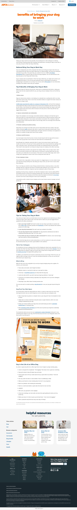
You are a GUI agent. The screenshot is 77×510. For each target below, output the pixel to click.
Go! (65, 463)
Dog (7, 424)
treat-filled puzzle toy (30, 272)
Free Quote (12, 466)
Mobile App (24, 460)
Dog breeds (9, 438)
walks (26, 129)
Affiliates (24, 479)
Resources (61, 4)
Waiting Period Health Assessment (11, 490)
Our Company (12, 471)
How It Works (45, 4)
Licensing (39, 474)
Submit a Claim (61, 1)
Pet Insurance (35, 4)
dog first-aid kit (38, 284)
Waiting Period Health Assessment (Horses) (13, 492)
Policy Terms (11, 1)
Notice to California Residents (11, 486)
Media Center (12, 474)
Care (7, 444)
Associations (24, 475)
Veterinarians (24, 472)
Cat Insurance (12, 464)
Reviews (12, 473)
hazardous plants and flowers (28, 307)
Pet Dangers (39, 460)
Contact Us (53, 1)
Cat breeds (9, 436)
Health (8, 447)
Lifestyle (8, 441)
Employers (24, 474)
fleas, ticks (24, 225)
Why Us (53, 4)
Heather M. (40, 20)
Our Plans (12, 461)
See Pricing (72, 4)
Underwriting (3, 1)
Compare (39, 463)
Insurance (9, 433)
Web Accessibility (39, 476)
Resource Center (39, 465)
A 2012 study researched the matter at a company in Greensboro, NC (32, 104)
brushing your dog (22, 251)
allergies (55, 248)
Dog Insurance (12, 463)
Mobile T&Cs (39, 477)
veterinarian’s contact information (42, 312)
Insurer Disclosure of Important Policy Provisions (13, 488)
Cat (7, 427)
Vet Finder (39, 462)
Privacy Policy (39, 470)
